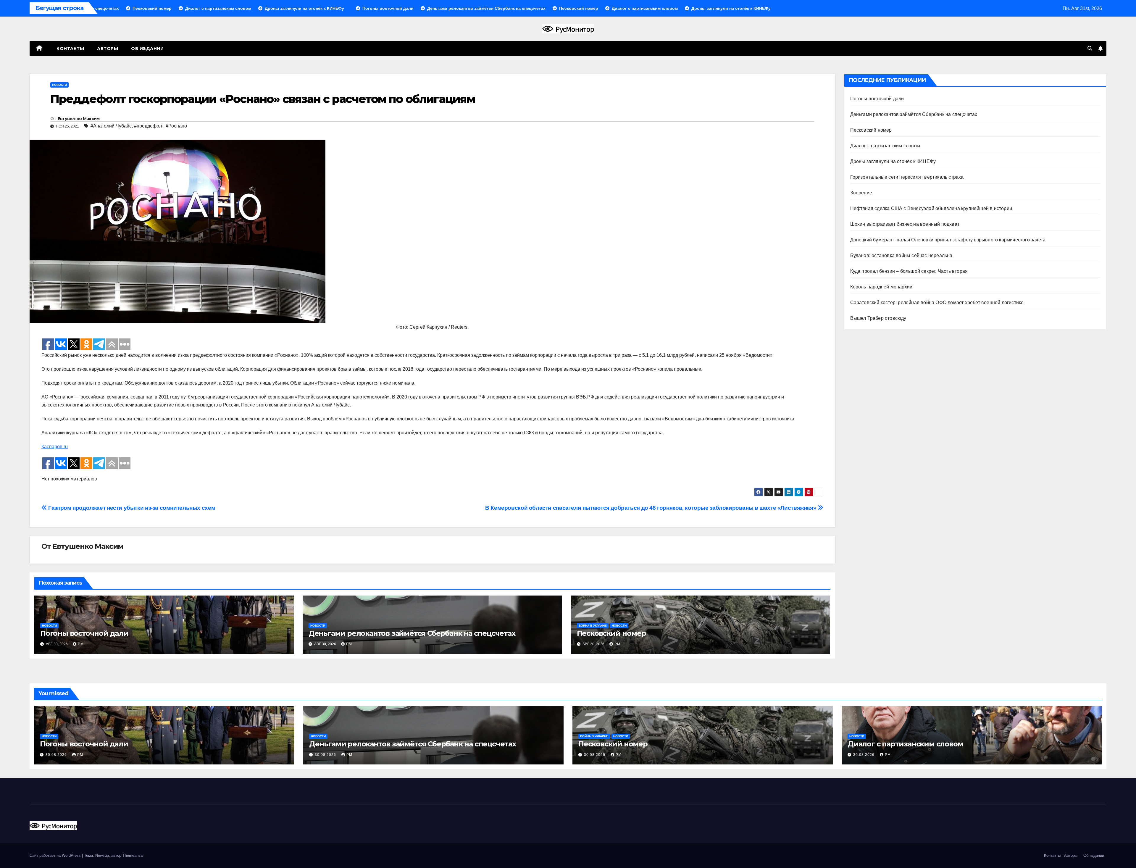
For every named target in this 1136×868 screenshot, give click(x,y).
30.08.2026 (57, 755)
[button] (1089, 48)
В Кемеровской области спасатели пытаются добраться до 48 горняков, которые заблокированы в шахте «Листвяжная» (651, 508)
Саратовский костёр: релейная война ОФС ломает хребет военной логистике (937, 302)
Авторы (107, 48)
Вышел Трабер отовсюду (878, 318)
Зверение (861, 192)
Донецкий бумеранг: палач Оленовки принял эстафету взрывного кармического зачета (948, 239)
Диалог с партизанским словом (885, 145)
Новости (59, 84)
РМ (81, 644)
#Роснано (176, 125)
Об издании (147, 48)
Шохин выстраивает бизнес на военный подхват (905, 224)
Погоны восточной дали (84, 633)
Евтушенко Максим (79, 118)
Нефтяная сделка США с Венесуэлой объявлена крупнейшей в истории (931, 208)
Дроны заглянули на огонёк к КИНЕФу (893, 161)
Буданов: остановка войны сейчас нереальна (901, 255)
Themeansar (133, 855)
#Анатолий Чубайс (111, 125)
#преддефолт (148, 125)
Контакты (69, 48)
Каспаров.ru (54, 446)
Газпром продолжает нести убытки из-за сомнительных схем (131, 508)
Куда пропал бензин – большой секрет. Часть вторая (909, 271)
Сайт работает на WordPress (56, 855)
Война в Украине (593, 625)
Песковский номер (611, 633)
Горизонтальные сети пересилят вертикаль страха (907, 177)
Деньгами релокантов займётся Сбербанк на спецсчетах (412, 633)
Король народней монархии (881, 286)
